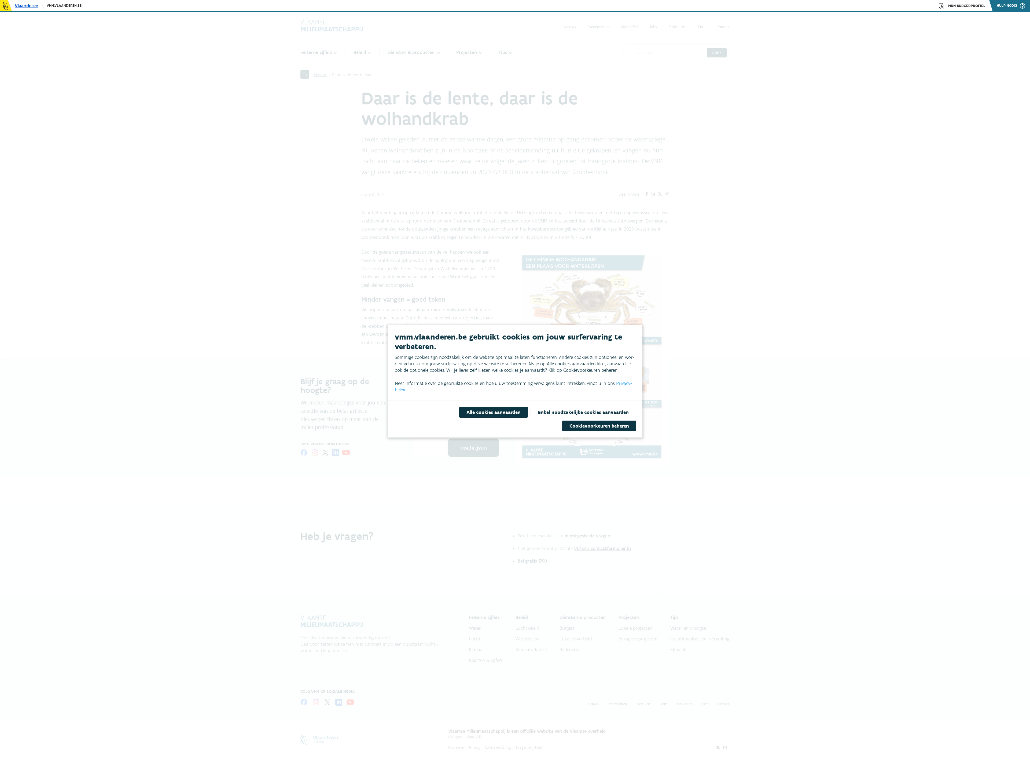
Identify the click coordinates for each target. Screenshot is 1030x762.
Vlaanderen (26, 5)
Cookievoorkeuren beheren (599, 426)
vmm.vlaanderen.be (64, 5)
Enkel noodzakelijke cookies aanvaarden (583, 412)
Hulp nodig (1007, 5)
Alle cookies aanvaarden (493, 412)
